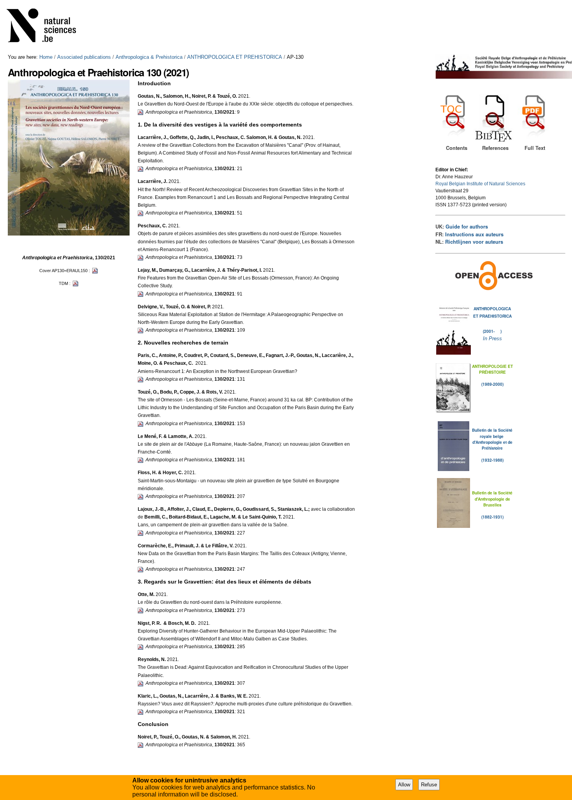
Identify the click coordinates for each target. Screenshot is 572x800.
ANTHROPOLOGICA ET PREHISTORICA (234, 57)
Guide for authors (467, 226)
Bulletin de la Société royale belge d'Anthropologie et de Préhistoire (492, 439)
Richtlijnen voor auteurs (474, 241)
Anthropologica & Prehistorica (149, 57)
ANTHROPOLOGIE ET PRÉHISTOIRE (492, 369)
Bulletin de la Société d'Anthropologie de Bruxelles (492, 499)
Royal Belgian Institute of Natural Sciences (480, 183)
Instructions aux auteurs (474, 234)
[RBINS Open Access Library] (46, 27)
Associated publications (84, 57)
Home (46, 57)
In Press (492, 338)
